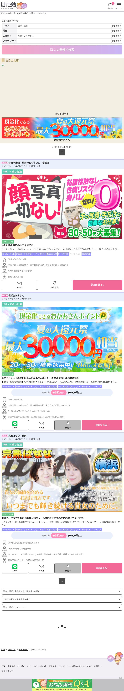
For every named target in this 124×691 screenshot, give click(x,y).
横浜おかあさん (16, 295)
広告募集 (53, 666)
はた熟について (24, 666)
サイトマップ (7, 671)
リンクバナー (64, 666)
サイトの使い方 (40, 666)
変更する (115, 26)
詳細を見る (97, 284)
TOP (3, 13)
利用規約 (11, 666)
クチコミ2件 (7, 514)
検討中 (111, 5)
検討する (55, 287)
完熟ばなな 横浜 (17, 435)
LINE (15, 428)
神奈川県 (12, 13)
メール (19, 287)
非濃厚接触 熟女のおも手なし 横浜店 (28, 162)
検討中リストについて (82, 666)
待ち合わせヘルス (11, 299)
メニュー (118, 6)
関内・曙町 (23, 13)
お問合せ (98, 666)
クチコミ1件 (7, 241)
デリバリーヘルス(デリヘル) (16, 166)
